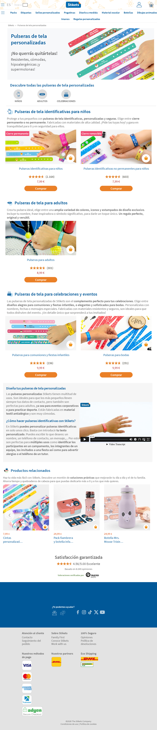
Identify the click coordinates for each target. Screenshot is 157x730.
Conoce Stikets (60, 640)
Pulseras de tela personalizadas (31, 25)
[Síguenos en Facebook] (78, 612)
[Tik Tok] (90, 612)
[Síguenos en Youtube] (102, 612)
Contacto (27, 637)
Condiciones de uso (69, 724)
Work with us (58, 644)
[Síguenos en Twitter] (96, 612)
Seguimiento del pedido (31, 642)
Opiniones (87, 637)
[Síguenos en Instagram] (84, 612)
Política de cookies (88, 724)
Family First (58, 637)
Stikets (11, 25)
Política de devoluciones (88, 642)
